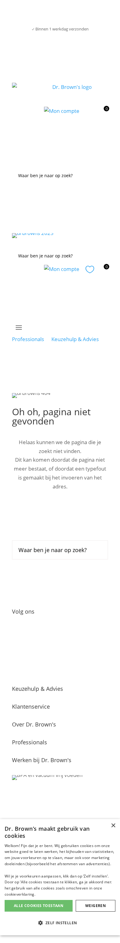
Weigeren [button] (95, 905)
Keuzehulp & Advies (75, 339)
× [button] (113, 825)
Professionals (28, 339)
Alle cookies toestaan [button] (38, 905)
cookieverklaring (19, 894)
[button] (60, 923)
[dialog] (60, 877)
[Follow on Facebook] (66, 632)
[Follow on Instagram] (53, 632)
